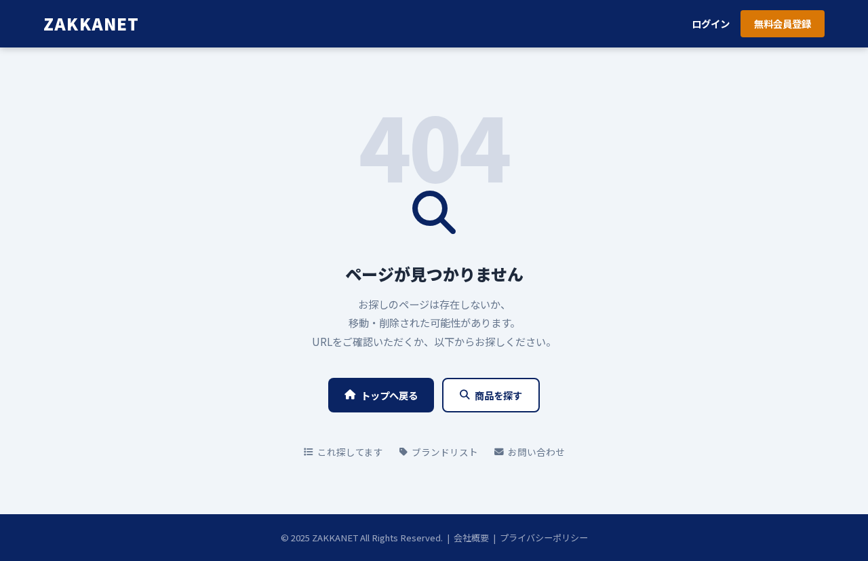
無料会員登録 (782, 23)
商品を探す (498, 395)
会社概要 (471, 537)
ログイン (711, 23)
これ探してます (350, 452)
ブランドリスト (445, 452)
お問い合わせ (536, 452)
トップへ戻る (389, 395)
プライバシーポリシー (544, 537)
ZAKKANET (91, 23)
